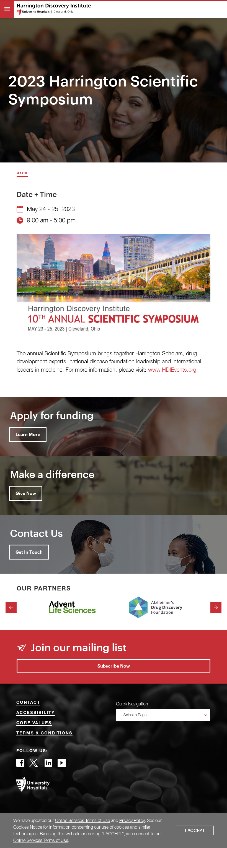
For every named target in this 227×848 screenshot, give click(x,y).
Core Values (34, 723)
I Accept (195, 830)
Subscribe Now (113, 665)
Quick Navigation (132, 703)
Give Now (26, 493)
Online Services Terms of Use (82, 820)
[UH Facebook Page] (20, 764)
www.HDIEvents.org (172, 369)
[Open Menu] (7, 9)
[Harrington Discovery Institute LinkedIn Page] (48, 764)
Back (22, 173)
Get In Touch (29, 552)
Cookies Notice (27, 827)
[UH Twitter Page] (34, 764)
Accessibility (35, 713)
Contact (28, 703)
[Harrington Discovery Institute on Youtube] (62, 764)
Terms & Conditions (44, 733)
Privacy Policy (132, 820)
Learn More (28, 434)
